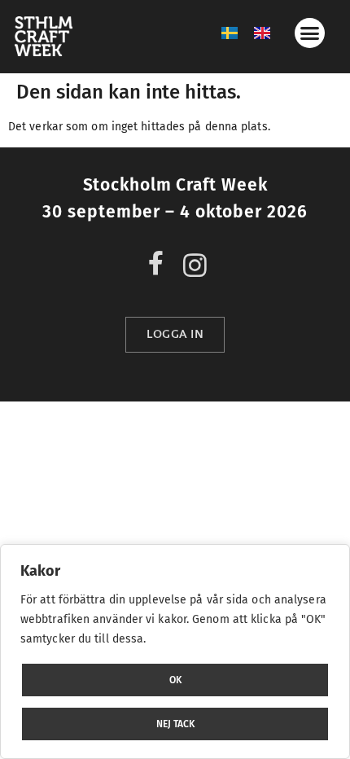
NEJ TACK (175, 724)
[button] (310, 33)
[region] (175, 651)
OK (175, 680)
